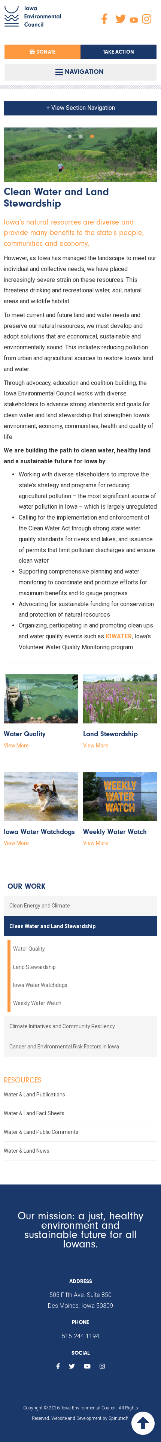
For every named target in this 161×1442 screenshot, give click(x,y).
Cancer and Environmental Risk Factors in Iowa (64, 1047)
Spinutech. (119, 1418)
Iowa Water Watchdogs (40, 985)
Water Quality (29, 949)
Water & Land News (26, 1151)
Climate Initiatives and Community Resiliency (62, 1026)
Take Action (118, 52)
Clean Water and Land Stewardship (52, 926)
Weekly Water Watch (37, 1003)
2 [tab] (80, 135)
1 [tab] (69, 135)
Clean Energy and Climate (39, 906)
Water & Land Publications (34, 1095)
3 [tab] (91, 135)
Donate (45, 52)
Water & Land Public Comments (41, 1132)
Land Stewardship (34, 967)
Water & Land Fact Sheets (34, 1113)
